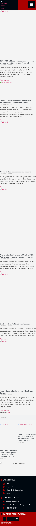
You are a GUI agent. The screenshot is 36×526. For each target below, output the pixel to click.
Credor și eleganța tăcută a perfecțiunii (15, 324)
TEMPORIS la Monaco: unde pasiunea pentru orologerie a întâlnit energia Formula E (17, 62)
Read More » (4, 80)
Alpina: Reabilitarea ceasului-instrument (15, 172)
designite (10, 524)
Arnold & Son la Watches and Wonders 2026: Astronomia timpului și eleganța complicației (17, 256)
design (3, 524)
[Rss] (17, 519)
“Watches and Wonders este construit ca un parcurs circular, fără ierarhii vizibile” (16, 102)
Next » (10, 412)
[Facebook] (4, 519)
